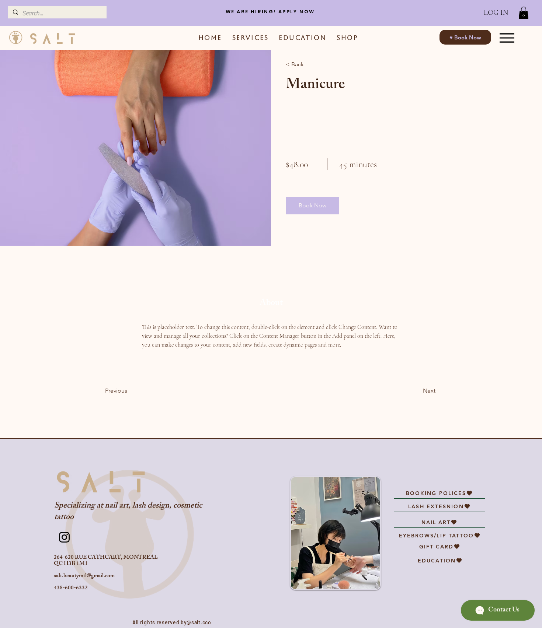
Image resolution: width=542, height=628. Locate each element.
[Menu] (507, 38)
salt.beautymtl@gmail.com (84, 576)
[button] (523, 13)
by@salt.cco (196, 622)
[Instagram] (64, 537)
